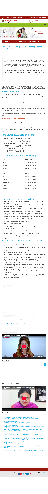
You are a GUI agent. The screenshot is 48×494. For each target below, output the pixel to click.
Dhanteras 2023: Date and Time (18, 135)
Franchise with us (32, 468)
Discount (5, 18)
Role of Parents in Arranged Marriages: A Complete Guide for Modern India (19, 447)
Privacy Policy (40, 468)
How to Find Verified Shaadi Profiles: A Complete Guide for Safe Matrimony (19, 417)
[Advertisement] (24, 8)
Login (22, 468)
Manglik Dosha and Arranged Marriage (11, 427)
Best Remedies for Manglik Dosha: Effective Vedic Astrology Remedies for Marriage (21, 418)
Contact (11, 469)
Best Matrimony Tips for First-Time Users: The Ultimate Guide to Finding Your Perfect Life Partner (24, 426)
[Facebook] (19, 474)
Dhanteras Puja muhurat (10, 91)
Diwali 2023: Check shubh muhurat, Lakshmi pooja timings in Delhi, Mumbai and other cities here (26, 325)
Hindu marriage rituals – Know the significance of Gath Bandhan (17, 422)
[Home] (2, 468)
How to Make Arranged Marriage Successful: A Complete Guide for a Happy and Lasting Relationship (24, 450)
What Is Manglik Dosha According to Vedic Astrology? (14, 446)
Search (4, 17)
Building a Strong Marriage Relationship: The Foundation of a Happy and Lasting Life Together (23, 429)
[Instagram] (28, 474)
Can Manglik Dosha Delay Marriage (11, 421)
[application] (24, 346)
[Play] (3, 357)
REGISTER (9, 17)
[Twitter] (23, 474)
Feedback (7, 469)
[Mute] (42, 357)
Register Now (10, 468)
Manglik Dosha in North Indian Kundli (11, 443)
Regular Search (17, 468)
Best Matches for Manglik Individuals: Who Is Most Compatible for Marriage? (19, 433)
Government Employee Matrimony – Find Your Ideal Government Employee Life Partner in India (23, 438)
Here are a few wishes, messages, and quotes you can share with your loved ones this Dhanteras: (22, 241)
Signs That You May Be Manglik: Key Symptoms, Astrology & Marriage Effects (19, 437)
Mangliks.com (44, 472)
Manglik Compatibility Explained (10, 425)
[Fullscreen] (44, 357)
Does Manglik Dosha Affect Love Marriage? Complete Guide (16, 430)
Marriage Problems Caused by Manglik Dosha (13, 423)
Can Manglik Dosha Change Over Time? (12, 449)
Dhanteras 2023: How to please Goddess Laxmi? (21, 199)
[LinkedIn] (26, 474)
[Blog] (30, 474)
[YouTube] (21, 474)
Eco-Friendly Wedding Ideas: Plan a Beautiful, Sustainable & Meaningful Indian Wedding (21, 445)
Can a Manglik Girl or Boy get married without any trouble (14, 323)
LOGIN (21, 17)
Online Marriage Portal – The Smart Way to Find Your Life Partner (17, 419)
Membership (15, 17)
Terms (3, 469)
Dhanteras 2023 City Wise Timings (19, 155)
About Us (5, 468)
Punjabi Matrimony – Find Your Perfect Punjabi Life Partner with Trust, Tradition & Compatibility (23, 431)
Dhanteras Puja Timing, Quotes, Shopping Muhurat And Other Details (22, 47)
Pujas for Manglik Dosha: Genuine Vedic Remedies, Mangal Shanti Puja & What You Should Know (23, 415)
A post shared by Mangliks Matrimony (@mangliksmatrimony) (18, 319)
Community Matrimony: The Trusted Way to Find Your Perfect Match (17, 439)
